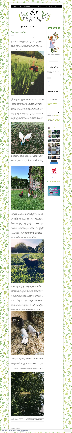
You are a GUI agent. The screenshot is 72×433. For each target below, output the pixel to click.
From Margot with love (18, 32)
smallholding (34, 419)
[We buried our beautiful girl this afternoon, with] (58, 136)
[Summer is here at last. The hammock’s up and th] (49, 136)
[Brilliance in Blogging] (54, 82)
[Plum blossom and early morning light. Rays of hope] (54, 145)
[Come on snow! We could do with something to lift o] (49, 149)
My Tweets (49, 93)
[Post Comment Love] (53, 195)
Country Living (35, 418)
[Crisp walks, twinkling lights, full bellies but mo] (54, 157)
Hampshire (39, 418)
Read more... (56, 57)
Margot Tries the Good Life (18, 419)
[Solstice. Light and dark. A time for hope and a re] (58, 157)
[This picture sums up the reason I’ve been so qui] (49, 145)
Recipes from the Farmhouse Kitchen (39, 6)
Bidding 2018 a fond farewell (52, 103)
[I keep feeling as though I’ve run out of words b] (54, 153)
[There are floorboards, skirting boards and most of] (49, 140)
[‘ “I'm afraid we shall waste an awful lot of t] (58, 153)
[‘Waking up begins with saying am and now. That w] (49, 153)
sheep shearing (25, 419)
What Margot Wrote (53, 6)
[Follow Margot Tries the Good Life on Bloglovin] (53, 61)
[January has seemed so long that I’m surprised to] (54, 149)
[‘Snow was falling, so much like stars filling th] (58, 149)
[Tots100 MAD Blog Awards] (53, 85)
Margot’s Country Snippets (24, 6)
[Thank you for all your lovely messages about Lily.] (54, 136)
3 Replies (12, 35)
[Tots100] (53, 182)
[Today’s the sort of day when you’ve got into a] (58, 132)
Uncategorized (21, 418)
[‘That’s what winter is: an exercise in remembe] (49, 157)
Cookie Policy (22, 431)
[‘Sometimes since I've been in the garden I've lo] (54, 132)
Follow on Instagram (54, 163)
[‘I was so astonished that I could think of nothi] (54, 140)
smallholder (30, 419)
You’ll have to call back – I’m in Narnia (53, 105)
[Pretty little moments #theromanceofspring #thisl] (58, 140)
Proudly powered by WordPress (15, 428)
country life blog (29, 418)
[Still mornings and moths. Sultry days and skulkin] (49, 132)
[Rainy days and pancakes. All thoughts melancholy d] (58, 145)
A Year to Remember (50, 107)
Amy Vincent (49, 119)
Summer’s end (49, 104)
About (15, 6)
